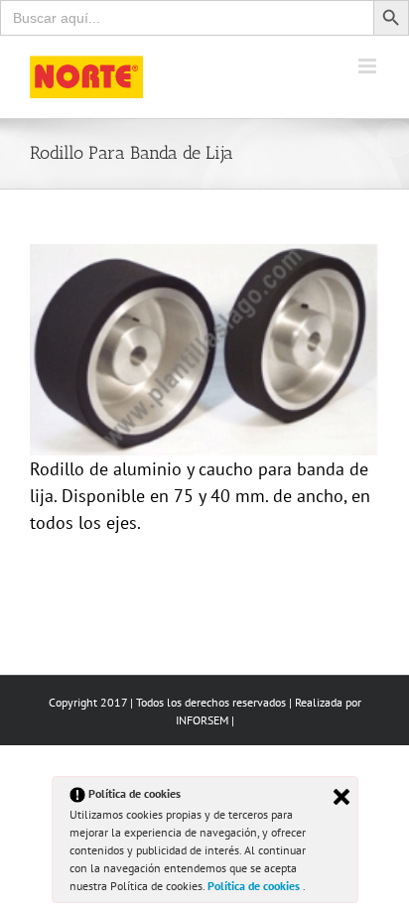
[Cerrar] (341, 797)
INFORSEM (202, 720)
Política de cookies (255, 885)
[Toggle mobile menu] (368, 66)
